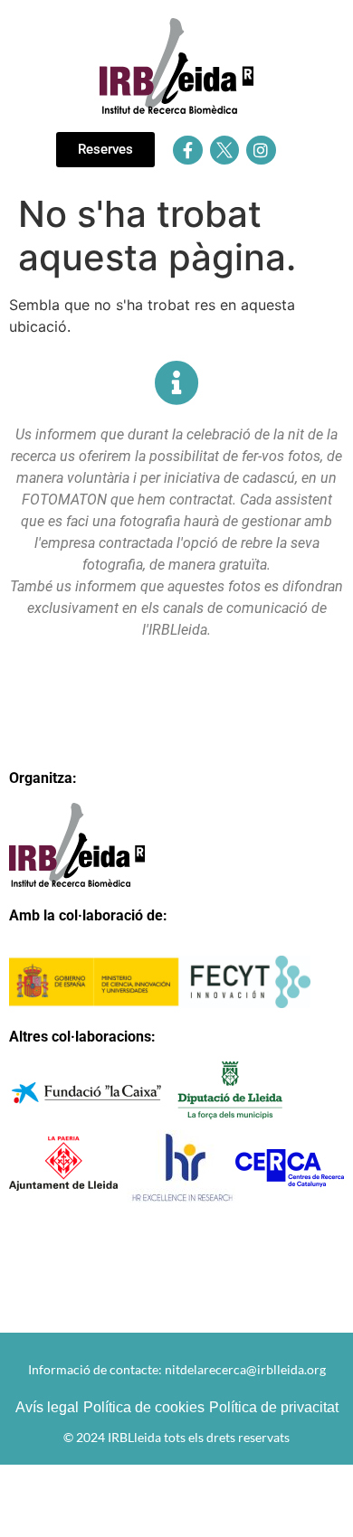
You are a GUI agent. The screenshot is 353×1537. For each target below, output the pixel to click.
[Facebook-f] (187, 150)
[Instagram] (260, 150)
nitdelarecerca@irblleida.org (245, 1369)
